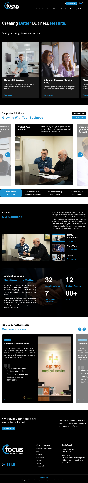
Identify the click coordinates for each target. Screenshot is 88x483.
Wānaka (39, 460)
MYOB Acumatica (72, 236)
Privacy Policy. (44, 477)
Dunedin (39, 454)
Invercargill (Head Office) (44, 448)
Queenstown (40, 457)
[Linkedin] (13, 464)
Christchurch (40, 466)
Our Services (40, 9)
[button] (26, 247)
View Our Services (79, 113)
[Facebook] (8, 464)
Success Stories (52, 9)
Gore (37, 451)
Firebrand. (64, 480)
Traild (70, 255)
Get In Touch (79, 118)
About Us (63, 9)
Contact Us (71, 3)
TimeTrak (72, 246)
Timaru (38, 463)
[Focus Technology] (15, 449)
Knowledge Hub (75, 9)
